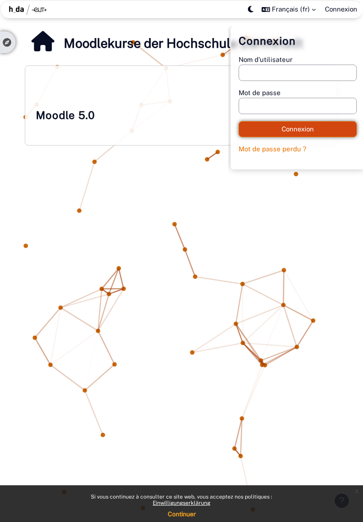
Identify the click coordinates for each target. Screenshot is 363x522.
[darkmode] (251, 9)
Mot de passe (260, 92)
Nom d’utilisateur (266, 59)
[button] (288, 9)
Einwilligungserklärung (181, 503)
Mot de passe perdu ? (272, 149)
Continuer (182, 514)
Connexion (341, 9)
